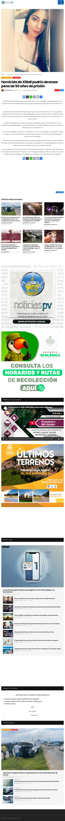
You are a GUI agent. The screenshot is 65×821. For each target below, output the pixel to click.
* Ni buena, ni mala (9, 704)
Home (2, 74)
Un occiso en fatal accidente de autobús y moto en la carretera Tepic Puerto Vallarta (53, 219)
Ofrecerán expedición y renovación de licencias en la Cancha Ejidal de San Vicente (10, 247)
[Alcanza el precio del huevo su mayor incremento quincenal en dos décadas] (8, 782)
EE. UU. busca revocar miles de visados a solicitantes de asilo (32, 798)
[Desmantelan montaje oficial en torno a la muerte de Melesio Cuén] (8, 633)
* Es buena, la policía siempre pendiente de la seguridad (21, 699)
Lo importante (9, 74)
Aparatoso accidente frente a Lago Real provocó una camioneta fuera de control (10, 219)
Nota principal (6, 729)
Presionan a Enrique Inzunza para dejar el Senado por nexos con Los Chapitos (37, 624)
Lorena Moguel (8, 90)
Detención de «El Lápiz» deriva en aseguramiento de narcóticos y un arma (36, 790)
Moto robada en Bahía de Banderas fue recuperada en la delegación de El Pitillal (32, 219)
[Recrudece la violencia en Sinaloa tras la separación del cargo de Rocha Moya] (8, 608)
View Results (32, 711)
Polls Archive (34, 715)
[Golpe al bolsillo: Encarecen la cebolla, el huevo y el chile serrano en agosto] (8, 642)
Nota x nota (6, 546)
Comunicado (5, 252)
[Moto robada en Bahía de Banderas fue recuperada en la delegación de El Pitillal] (32, 208)
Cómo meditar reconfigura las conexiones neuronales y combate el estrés (36, 615)
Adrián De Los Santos (29, 222)
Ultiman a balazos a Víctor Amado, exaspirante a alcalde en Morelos (34, 598)
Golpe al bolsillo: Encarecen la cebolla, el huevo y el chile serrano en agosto (36, 640)
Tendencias (17, 779)
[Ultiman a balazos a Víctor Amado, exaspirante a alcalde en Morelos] (8, 600)
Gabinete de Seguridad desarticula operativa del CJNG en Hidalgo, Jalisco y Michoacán (31, 247)
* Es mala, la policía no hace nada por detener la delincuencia (23, 701)
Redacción (7, 594)
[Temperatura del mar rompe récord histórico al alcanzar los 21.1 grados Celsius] (8, 650)
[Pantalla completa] (61, 439)
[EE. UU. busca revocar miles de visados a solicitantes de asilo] (8, 799)
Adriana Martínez (7, 222)
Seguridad (16, 77)
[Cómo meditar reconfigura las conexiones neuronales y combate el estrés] (8, 616)
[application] (32, 423)
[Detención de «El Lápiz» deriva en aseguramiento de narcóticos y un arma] (8, 791)
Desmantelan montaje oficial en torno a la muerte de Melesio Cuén (34, 632)
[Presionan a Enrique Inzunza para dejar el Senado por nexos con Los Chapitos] (8, 625)
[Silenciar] (59, 439)
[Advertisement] (32, 176)
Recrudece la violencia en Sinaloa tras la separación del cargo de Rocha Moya (37, 607)
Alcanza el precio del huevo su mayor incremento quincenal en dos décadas (36, 781)
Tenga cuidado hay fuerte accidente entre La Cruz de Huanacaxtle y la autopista (53, 246)
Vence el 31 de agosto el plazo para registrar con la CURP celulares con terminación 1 (29, 591)
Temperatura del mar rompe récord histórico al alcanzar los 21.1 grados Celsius (37, 649)
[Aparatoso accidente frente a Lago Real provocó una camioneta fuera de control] (11, 208)
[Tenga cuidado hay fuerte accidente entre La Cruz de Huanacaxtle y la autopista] (54, 236)
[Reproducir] (3, 439)
